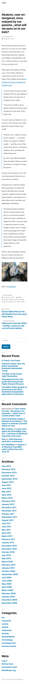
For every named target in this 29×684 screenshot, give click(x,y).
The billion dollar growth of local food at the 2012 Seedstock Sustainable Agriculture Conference (14, 390)
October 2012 (8, 475)
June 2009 (7, 581)
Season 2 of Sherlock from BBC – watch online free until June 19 (14, 448)
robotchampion (8, 36)
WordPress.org (9, 670)
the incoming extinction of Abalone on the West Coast (14, 82)
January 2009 (8, 596)
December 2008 (9, 600)
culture (5, 624)
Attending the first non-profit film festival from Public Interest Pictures (13, 381)
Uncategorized (9, 643)
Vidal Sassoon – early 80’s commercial (12, 440)
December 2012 (9, 472)
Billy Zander (7, 429)
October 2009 (8, 571)
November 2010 (9, 549)
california (11, 299)
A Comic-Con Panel (11, 360)
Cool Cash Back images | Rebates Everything (13, 420)
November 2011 (9, 511)
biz (3, 617)
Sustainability (8, 636)
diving (3, 302)
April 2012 (6, 495)
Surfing (5, 633)
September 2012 (9, 479)
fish (15, 302)
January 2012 (8, 504)
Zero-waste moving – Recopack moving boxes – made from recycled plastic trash (14, 412)
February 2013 (8, 469)
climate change (19, 299)
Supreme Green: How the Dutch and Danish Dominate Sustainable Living (13, 367)
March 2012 (7, 498)
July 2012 (6, 485)
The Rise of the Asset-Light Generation (12, 375)
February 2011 (8, 539)
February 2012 (8, 501)
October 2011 (8, 514)
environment (9, 302)
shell (23, 302)
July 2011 (6, 523)
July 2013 (6, 466)
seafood (19, 302)
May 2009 (6, 584)
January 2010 (8, 568)
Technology (7, 640)
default (20, 297)
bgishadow (12, 286)
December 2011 (9, 507)
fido (3, 439)
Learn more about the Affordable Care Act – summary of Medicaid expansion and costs (14, 432)
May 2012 (6, 491)
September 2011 (9, 517)
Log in (4, 661)
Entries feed (7, 664)
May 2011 (6, 530)
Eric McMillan (8, 444)
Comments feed (9, 667)
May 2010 (6, 558)
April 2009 (7, 587)
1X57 (4, 3)
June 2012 (6, 488)
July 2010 (6, 555)
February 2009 (9, 593)
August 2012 (8, 482)
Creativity (6, 621)
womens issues (9, 646)
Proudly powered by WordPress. (14, 679)
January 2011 (8, 542)
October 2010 (8, 552)
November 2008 (9, 603)
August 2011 (7, 520)
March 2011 (7, 536)
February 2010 (8, 565)
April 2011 (6, 533)
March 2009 (7, 590)
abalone (6, 299)
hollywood (6, 630)
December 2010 (9, 546)
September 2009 (10, 574)
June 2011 (6, 526)
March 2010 (7, 561)
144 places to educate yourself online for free (14, 423)
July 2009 (6, 577)
